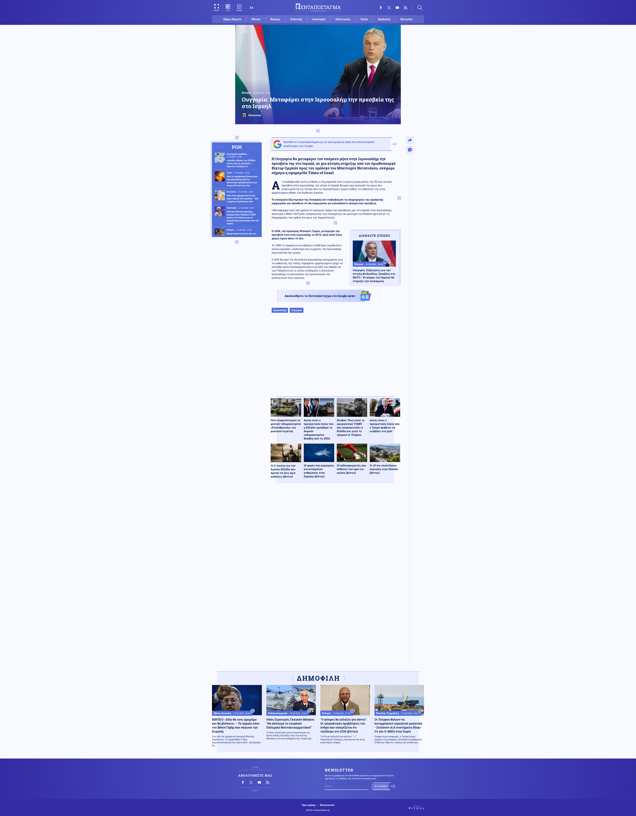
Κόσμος (275, 19)
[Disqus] (335, 534)
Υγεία (364, 19)
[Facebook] (380, 7)
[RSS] (405, 7)
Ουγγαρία (296, 310)
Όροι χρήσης (309, 805)
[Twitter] (389, 7)
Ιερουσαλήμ (279, 310)
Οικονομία (318, 19)
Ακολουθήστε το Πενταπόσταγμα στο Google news (320, 296)
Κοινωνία (406, 19)
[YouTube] (397, 7)
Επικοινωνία (327, 805)
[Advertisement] (335, 358)
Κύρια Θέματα (232, 19)
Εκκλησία (384, 19)
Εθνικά (255, 19)
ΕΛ (251, 7)
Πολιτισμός (343, 19)
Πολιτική (296, 19)
